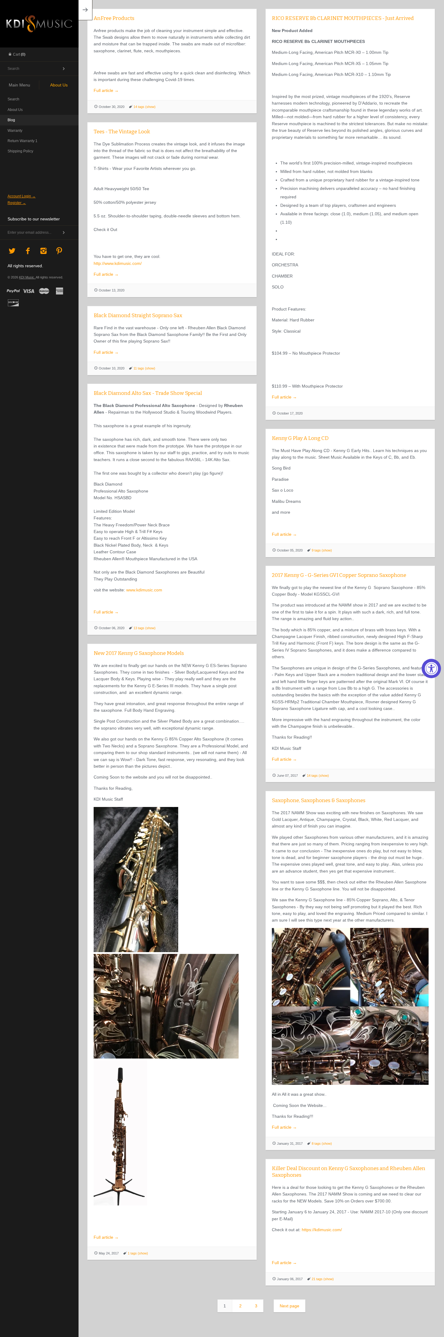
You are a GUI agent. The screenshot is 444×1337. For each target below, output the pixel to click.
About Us (15, 110)
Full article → (106, 90)
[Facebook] (28, 251)
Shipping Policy (20, 151)
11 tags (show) (144, 368)
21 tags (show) (323, 1279)
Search (13, 99)
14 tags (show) (145, 107)
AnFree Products (114, 18)
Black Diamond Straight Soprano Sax (138, 315)
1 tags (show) (138, 1253)
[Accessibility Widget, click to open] (431, 668)
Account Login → (22, 196)
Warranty (15, 130)
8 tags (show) (322, 1143)
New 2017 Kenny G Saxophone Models (139, 653)
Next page (289, 1305)
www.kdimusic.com (144, 589)
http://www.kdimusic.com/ (118, 263)
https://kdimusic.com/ (321, 1229)
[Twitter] (12, 251)
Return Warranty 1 (22, 141)
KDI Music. (27, 277)
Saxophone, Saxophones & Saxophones (318, 800)
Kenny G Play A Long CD (300, 438)
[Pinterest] (59, 251)
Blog (11, 120)
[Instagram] (43, 251)
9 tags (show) (322, 550)
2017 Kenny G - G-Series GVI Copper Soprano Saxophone (339, 575)
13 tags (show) (145, 628)
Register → (17, 203)
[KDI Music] (39, 22)
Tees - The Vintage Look (122, 131)
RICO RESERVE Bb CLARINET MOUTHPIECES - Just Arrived (343, 18)
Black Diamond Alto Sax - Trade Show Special (148, 393)
